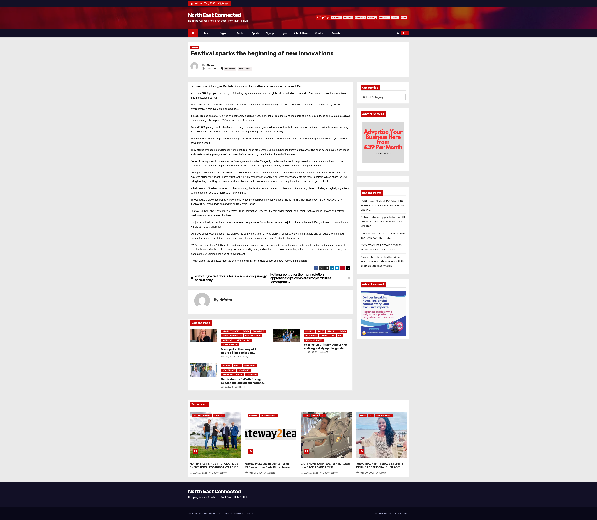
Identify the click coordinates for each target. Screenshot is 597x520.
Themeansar (247, 513)
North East (336, 17)
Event (403, 17)
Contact (320, 33)
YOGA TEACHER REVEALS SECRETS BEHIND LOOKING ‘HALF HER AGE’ (380, 465)
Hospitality (218, 416)
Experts (324, 336)
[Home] (193, 33)
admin (271, 472)
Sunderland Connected (233, 374)
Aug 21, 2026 (200, 472)
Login (284, 33)
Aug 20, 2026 (367, 472)
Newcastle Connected (232, 336)
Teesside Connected (313, 340)
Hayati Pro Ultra (383, 513)
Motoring (372, 17)
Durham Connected (231, 331)
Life (339, 336)
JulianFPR (324, 352)
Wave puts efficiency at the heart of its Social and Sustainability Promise (240, 352)
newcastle (360, 17)
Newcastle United (252, 336)
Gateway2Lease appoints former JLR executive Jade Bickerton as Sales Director (383, 221)
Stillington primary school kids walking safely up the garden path (326, 348)
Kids (332, 336)
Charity (320, 331)
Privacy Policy (401, 513)
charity (395, 17)
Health (315, 416)
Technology (252, 374)
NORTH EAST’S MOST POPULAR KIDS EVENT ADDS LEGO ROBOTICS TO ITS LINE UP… (383, 205)
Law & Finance (229, 370)
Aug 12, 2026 (228, 356)
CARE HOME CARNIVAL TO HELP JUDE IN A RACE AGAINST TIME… (326, 465)
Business (348, 17)
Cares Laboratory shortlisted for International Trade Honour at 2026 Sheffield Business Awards (382, 261)
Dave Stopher (219, 472)
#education (245, 68)
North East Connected (214, 15)
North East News (243, 340)
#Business (230, 68)
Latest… (206, 33)
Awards (336, 33)
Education (331, 331)
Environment (258, 331)
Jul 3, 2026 (227, 386)
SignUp (270, 33)
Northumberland (230, 344)
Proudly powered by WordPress (204, 513)
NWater (210, 65)
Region (224, 33)
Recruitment (244, 370)
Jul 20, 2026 (310, 352)
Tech (240, 33)
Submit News (301, 33)
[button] (398, 33)
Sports (255, 33)
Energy (195, 47)
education (384, 17)
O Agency (242, 356)
